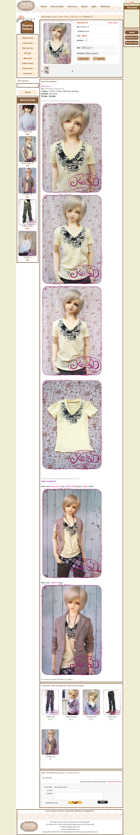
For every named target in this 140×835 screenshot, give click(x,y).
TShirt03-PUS (91, 717)
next (115, 23)
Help (109, 1)
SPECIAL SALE (27, 38)
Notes (62, 811)
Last (120, 782)
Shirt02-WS (27, 132)
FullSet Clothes (27, 63)
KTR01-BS (112, 717)
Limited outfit (28, 43)
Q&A (72, 811)
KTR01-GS (50, 717)
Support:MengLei (91, 832)
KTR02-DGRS (27, 226)
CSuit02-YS (27, 195)
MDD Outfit (28, 58)
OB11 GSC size (27, 48)
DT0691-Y (27, 258)
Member (79, 811)
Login (98, 1)
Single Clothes (27, 68)
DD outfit (27, 53)
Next (116, 782)
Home (54, 17)
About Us (55, 811)
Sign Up (103, 1)
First (108, 782)
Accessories (27, 73)
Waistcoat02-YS (27, 163)
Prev (111, 23)
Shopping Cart (117, 1)
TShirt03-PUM (71, 717)
